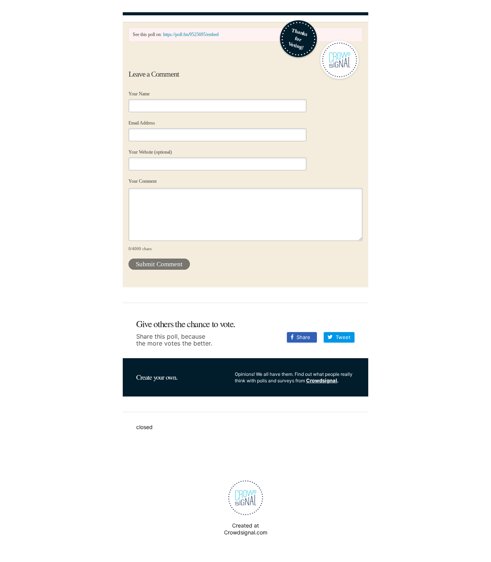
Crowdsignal (321, 380)
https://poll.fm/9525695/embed (191, 34)
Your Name (139, 94)
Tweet (342, 337)
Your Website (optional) (150, 152)
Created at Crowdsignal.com (245, 529)
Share (301, 337)
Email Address (142, 123)
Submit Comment (159, 264)
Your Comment (143, 181)
